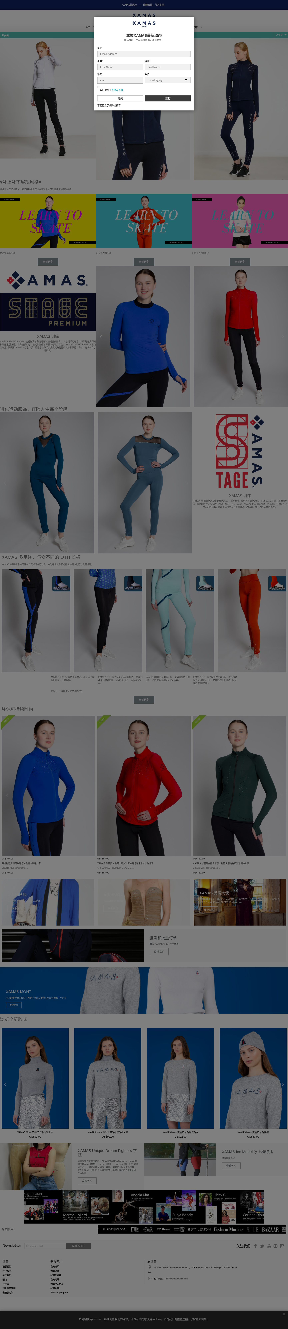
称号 (99, 74)
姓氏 (147, 61)
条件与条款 (117, 90)
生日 (147, 74)
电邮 (100, 48)
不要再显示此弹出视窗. (109, 105)
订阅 (120, 98)
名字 (100, 61)
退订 (167, 98)
